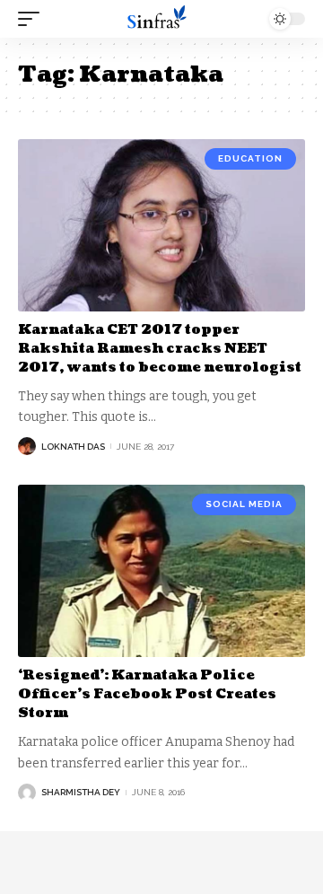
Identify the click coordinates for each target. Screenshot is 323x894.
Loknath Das (73, 446)
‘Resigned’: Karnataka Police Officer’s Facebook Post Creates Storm (147, 694)
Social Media (244, 504)
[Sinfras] (161, 19)
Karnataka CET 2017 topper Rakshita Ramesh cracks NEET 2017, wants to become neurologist (159, 348)
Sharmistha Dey (80, 792)
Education (250, 158)
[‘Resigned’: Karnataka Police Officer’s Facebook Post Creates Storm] (161, 571)
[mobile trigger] (33, 19)
